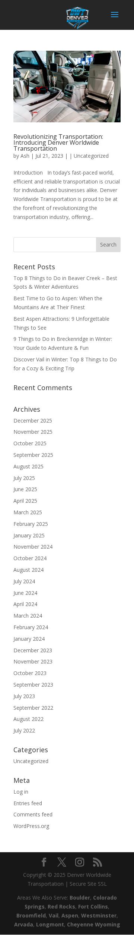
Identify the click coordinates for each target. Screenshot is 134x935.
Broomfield (31, 915)
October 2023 (30, 673)
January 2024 (29, 638)
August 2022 (28, 718)
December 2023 (32, 650)
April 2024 (25, 604)
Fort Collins (93, 906)
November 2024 (32, 546)
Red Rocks (61, 906)
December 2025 (32, 420)
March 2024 (27, 615)
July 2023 (24, 696)
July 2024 (24, 581)
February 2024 (30, 627)
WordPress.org (31, 825)
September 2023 (33, 684)
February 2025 (30, 523)
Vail (53, 915)
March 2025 (27, 512)
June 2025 (25, 489)
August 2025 (28, 466)
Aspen (69, 915)
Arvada (23, 924)
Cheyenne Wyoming (93, 924)
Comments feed (32, 814)
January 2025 (29, 535)
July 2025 (24, 477)
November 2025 (32, 431)
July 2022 (24, 730)
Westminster (99, 915)
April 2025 (25, 500)
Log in (20, 791)
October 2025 (30, 443)
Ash (24, 155)
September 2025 (33, 454)
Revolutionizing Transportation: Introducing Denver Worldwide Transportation (58, 142)
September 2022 (33, 707)
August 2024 (28, 569)
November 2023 (32, 661)
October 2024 (30, 558)
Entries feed (27, 803)
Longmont (50, 924)
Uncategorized (91, 155)
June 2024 (25, 592)
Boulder (80, 897)
